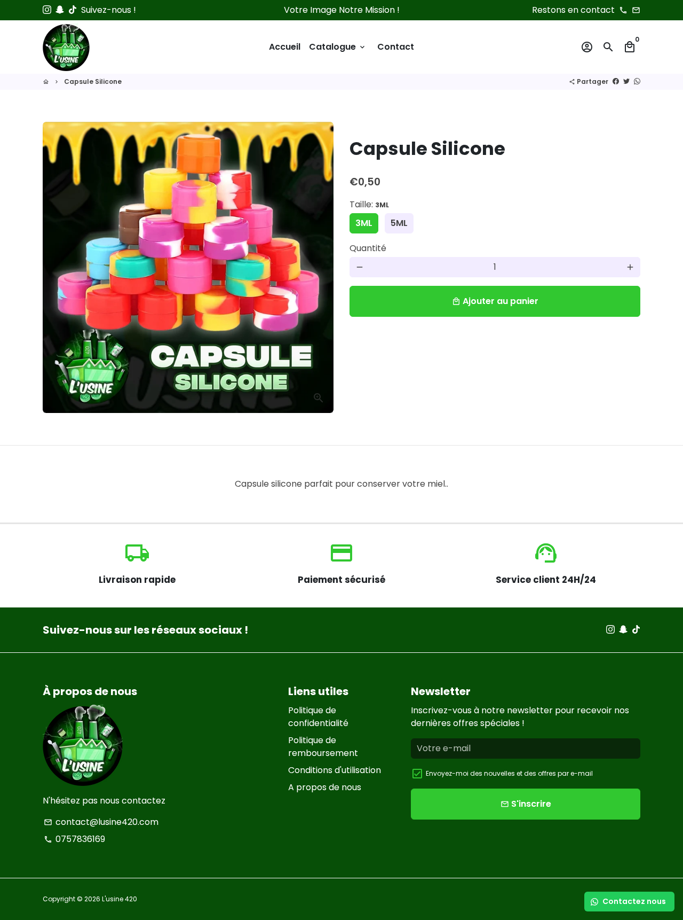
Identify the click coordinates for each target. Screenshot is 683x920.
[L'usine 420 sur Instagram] (47, 10)
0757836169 (74, 839)
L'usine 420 (119, 898)
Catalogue (338, 47)
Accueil (284, 47)
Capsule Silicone (93, 81)
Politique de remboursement (323, 746)
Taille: (369, 204)
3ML (363, 223)
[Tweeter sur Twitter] (626, 81)
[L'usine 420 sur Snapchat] (59, 10)
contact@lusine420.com (101, 822)
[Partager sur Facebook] (616, 81)
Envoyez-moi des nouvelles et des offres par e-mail (509, 773)
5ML (399, 223)
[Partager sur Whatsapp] (637, 81)
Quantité (368, 248)
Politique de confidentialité (318, 716)
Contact (395, 47)
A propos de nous (324, 787)
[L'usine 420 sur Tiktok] (72, 10)
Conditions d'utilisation (334, 770)
